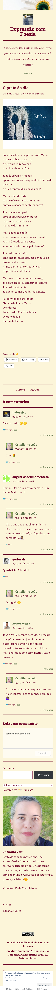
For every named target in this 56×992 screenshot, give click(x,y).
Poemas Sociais (36, 93)
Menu (27, 73)
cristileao (7, 93)
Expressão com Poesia (28, 31)
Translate (27, 789)
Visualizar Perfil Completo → (20, 888)
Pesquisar (8, 768)
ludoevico (19, 412)
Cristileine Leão (26, 444)
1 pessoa (15, 430)
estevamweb (21, 624)
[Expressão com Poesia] (28, 5)
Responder (48, 435)
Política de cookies (10, 980)
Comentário (43, 753)
